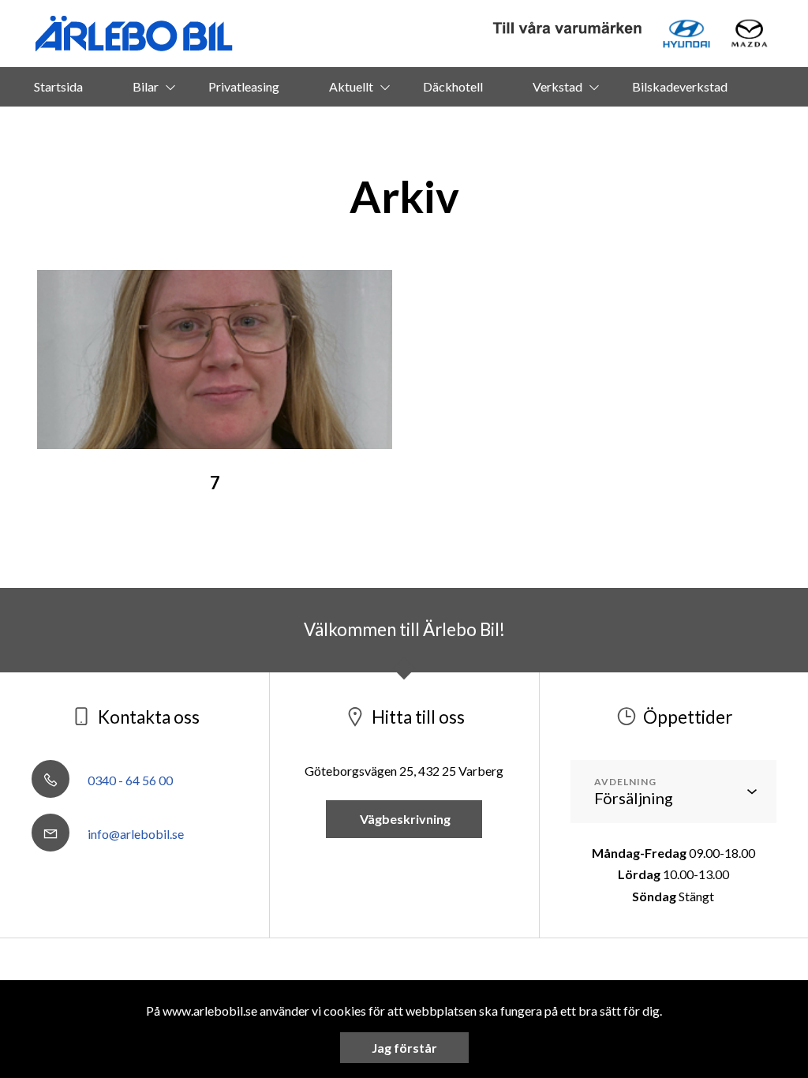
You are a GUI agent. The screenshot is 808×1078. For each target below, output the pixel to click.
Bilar (146, 86)
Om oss (333, 125)
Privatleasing (243, 86)
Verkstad (557, 86)
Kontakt (425, 125)
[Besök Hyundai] (686, 33)
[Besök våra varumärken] (568, 29)
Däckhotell (453, 86)
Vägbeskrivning (404, 818)
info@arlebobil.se (134, 833)
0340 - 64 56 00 (129, 780)
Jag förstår (404, 1047)
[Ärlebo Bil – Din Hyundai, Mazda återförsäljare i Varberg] (134, 33)
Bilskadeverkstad (680, 86)
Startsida (58, 86)
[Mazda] (749, 33)
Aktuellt (351, 86)
